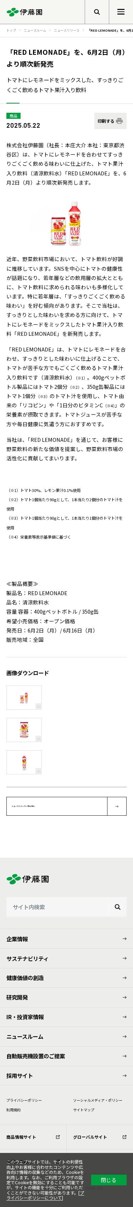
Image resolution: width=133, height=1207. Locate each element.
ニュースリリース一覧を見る (23, 806)
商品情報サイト (21, 1137)
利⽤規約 (13, 1109)
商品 (13, 115)
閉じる (109, 1180)
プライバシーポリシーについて (45, 1195)
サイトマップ (83, 1109)
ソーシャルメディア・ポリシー (97, 1100)
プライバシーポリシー (24, 1100)
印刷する (106, 121)
